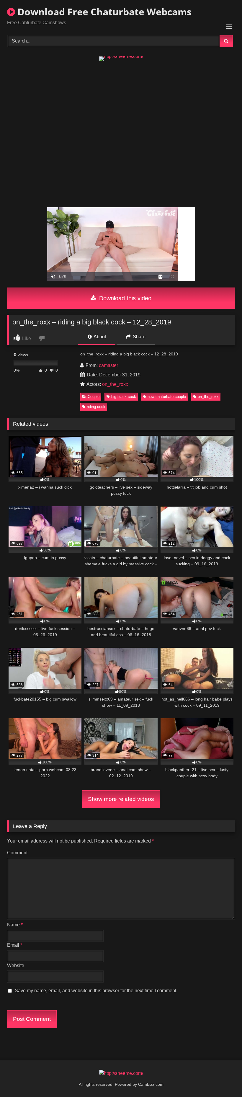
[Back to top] (223, 1079)
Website (15, 965)
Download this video (124, 298)
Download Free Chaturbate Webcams (103, 11)
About (99, 336)
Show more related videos (121, 799)
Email (14, 945)
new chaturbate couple (167, 396)
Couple (93, 396)
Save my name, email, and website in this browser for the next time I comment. (96, 990)
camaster (108, 365)
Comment (17, 852)
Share (138, 336)
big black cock (123, 396)
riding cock (96, 406)
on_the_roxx (115, 384)
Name (15, 924)
